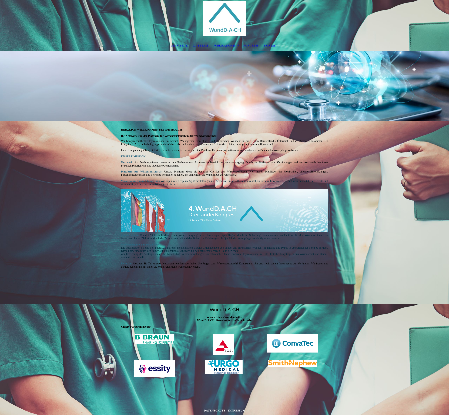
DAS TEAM (200, 45)
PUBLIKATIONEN (224, 45)
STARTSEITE (179, 45)
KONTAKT (271, 45)
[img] (224, 18)
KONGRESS (251, 45)
